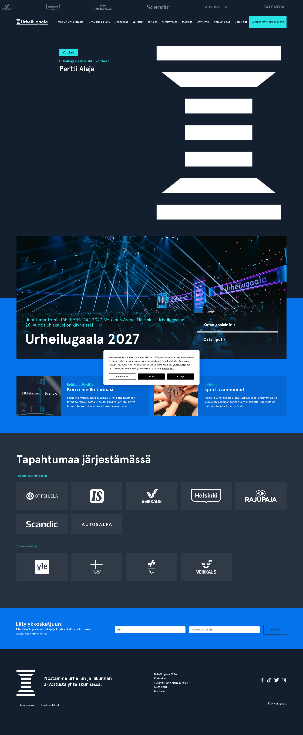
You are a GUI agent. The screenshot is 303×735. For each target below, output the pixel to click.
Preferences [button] (168, 368)
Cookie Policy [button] (179, 364)
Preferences (122, 376)
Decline (151, 376)
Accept (180, 376)
